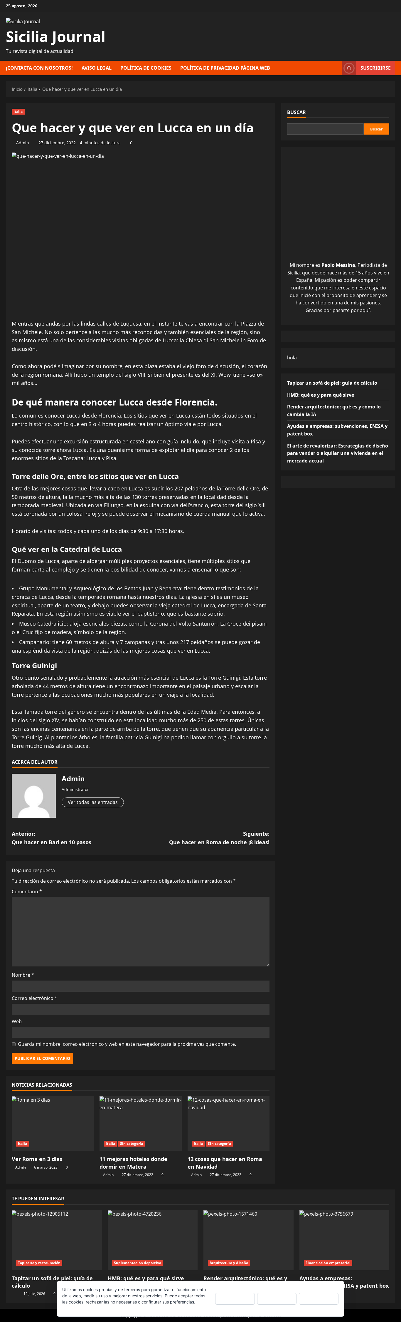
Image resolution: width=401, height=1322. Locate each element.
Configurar (318, 1298)
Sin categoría (131, 1143)
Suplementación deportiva (137, 1262)
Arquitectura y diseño (229, 1262)
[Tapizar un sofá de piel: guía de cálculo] (57, 1240)
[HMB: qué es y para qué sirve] (153, 1240)
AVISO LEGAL (97, 68)
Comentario (27, 891)
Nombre (23, 975)
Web (17, 1021)
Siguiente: (219, 838)
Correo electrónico (34, 998)
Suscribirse (375, 68)
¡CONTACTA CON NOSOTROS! (39, 68)
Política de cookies (80, 1308)
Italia (18, 111)
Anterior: (51, 838)
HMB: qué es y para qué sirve (320, 395)
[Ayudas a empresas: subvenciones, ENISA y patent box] (344, 1240)
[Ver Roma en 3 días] (53, 1123)
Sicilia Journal (55, 36)
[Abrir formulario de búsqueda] (335, 68)
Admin (22, 142)
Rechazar (277, 1298)
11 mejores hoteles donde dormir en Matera (133, 1162)
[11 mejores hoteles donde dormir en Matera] (140, 1123)
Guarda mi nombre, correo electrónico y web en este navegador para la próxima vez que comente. (127, 1044)
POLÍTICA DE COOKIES (145, 68)
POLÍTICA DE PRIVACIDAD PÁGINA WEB (225, 68)
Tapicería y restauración (39, 1262)
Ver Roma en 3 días (37, 1158)
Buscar (296, 112)
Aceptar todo (235, 1298)
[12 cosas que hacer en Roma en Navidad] (228, 1123)
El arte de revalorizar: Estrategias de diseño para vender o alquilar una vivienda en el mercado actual (337, 453)
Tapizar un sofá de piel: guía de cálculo (332, 383)
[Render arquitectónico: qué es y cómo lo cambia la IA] (248, 1240)
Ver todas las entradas (93, 802)
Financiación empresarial (328, 1262)
